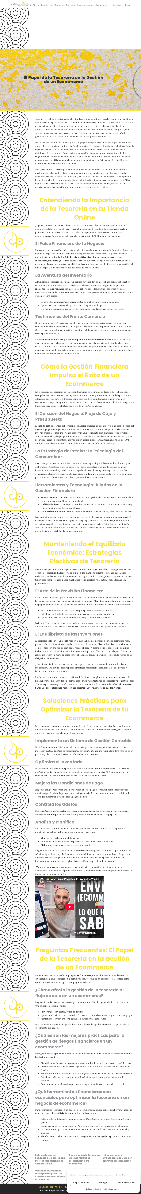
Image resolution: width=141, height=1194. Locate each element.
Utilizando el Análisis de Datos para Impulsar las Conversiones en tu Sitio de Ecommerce (50, 1175)
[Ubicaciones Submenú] (110, 5)
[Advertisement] (70, 28)
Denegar (103, 1182)
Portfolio (70, 5)
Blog (127, 5)
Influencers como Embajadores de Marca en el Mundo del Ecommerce (117, 1158)
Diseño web (47, 5)
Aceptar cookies (81, 1182)
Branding (59, 5)
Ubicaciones (101, 5)
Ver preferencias (126, 1182)
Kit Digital (34, 5)
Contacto (118, 5)
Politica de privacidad (52, 1190)
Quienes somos (85, 5)
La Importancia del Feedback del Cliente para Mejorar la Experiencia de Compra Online (50, 1159)
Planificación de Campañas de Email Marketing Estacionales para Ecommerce (84, 1159)
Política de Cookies (93, 1189)
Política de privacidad (111, 1189)
